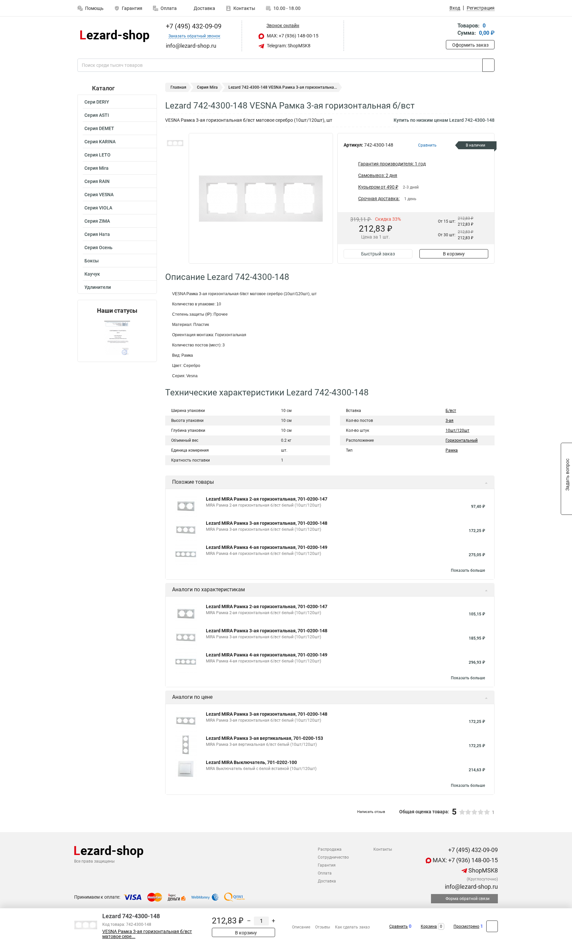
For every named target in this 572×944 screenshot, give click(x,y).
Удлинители (97, 287)
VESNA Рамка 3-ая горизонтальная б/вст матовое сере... (147, 934)
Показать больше (468, 570)
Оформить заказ (470, 45)
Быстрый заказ (378, 253)
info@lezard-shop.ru (471, 886)
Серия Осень (98, 247)
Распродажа (330, 849)
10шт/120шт (457, 430)
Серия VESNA (99, 194)
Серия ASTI (96, 115)
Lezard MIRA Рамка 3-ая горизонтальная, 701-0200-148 (266, 523)
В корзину (454, 253)
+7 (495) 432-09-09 (192, 26)
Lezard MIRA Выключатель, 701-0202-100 (251, 762)
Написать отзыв (371, 812)
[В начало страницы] (492, 926)
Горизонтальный (462, 440)
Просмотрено (466, 926)
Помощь (94, 8)
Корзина (429, 926)
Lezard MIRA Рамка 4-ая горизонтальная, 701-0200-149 (266, 547)
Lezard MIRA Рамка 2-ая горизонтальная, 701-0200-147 (266, 499)
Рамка (452, 450)
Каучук (92, 274)
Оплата (169, 8)
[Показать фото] (175, 143)
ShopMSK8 (482, 870)
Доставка (204, 8)
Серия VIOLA (98, 207)
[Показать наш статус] (117, 338)
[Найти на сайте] (488, 65)
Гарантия (132, 8)
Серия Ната (97, 234)
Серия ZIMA (97, 221)
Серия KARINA (100, 141)
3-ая (449, 420)
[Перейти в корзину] (450, 30)
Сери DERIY (96, 102)
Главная (178, 87)
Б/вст (451, 410)
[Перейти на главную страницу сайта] (114, 36)
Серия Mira (96, 168)
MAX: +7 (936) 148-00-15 (292, 35)
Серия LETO (97, 154)
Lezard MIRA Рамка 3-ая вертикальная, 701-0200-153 (264, 738)
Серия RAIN (97, 181)
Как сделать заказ (352, 927)
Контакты (244, 8)
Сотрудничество (333, 857)
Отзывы (322, 927)
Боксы (91, 260)
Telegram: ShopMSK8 (288, 45)
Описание (301, 927)
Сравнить (398, 926)
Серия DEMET (99, 128)
